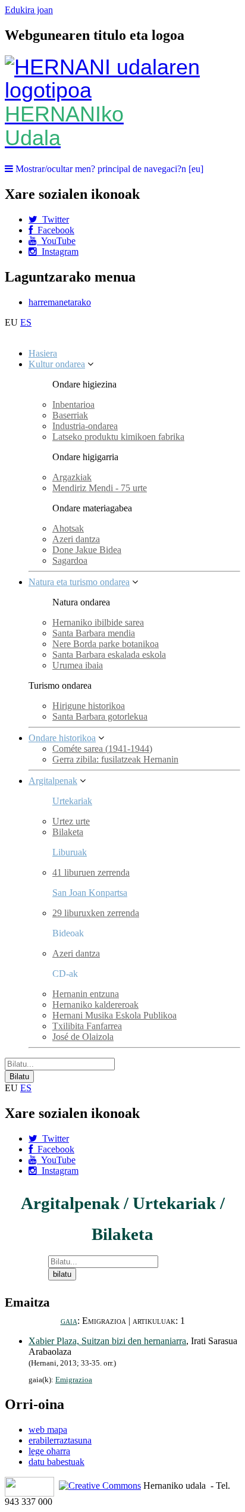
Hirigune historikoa (88, 706)
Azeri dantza (76, 539)
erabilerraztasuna (60, 1440)
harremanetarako (60, 302)
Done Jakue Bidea (86, 550)
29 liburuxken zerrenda (95, 913)
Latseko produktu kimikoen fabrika (118, 437)
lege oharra (49, 1451)
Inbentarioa (73, 404)
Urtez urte (71, 821)
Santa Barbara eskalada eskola (109, 654)
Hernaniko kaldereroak (95, 1004)
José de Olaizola (83, 1037)
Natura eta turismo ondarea (79, 582)
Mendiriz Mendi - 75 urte (99, 488)
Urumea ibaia (77, 665)
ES (26, 322)
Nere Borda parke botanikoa (105, 644)
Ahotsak (68, 528)
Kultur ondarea (57, 364)
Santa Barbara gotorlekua (99, 716)
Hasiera (43, 353)
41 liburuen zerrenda (91, 872)
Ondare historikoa (62, 738)
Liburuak (69, 852)
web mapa (48, 1429)
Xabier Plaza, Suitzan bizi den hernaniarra (107, 1341)
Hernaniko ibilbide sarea (98, 622)
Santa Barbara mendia (93, 633)
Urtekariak (72, 801)
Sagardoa (69, 560)
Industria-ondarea (85, 426)
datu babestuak (56, 1462)
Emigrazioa (73, 1380)
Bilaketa (67, 832)
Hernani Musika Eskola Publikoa (114, 1015)
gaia (69, 1321)
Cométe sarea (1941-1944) (102, 748)
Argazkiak (72, 477)
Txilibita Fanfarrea (87, 1026)
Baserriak (70, 415)
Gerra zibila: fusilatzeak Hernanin (115, 759)
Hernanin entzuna (85, 994)
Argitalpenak (53, 781)
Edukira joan (29, 10)
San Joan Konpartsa (89, 893)
